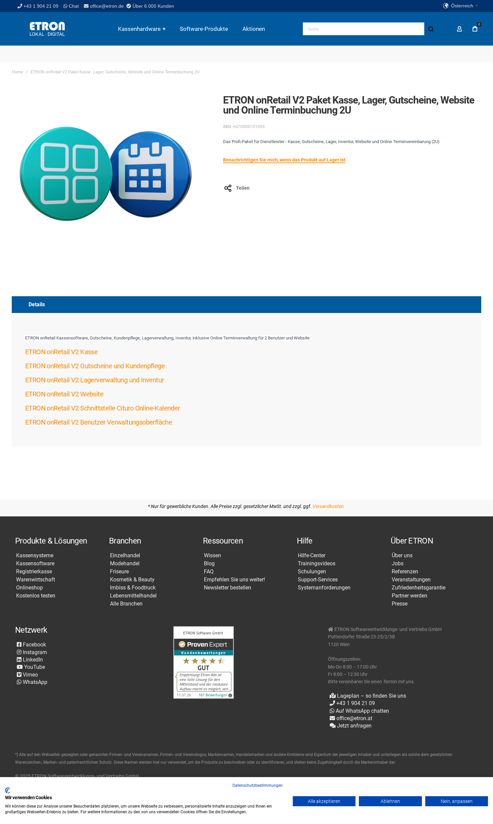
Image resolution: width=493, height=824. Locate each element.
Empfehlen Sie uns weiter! (234, 580)
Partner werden (409, 596)
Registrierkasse (34, 572)
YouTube (34, 667)
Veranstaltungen (411, 580)
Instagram (34, 652)
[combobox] (370, 28)
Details (37, 304)
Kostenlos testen (35, 596)
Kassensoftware (35, 564)
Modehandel (125, 564)
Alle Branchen (126, 604)
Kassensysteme (34, 556)
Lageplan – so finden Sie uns (371, 696)
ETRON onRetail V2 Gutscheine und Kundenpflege (95, 366)
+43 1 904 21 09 (40, 6)
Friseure (119, 572)
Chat (73, 6)
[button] (460, 6)
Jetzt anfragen (354, 725)
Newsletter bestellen (227, 588)
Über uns (402, 556)
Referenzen (405, 572)
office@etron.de (107, 6)
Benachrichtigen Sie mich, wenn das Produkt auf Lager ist (284, 160)
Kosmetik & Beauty (132, 580)
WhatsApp (34, 682)
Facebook (33, 644)
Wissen (212, 556)
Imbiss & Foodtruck (133, 588)
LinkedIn (32, 659)
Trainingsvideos (316, 564)
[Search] (430, 28)
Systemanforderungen (324, 588)
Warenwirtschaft (35, 580)
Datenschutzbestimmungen (257, 785)
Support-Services (318, 580)
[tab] (246, 304)
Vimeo (29, 675)
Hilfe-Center (311, 556)
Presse (399, 604)
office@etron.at (354, 718)
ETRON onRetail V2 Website (64, 394)
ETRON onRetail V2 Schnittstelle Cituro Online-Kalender (102, 408)
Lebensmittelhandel (133, 596)
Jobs (397, 564)
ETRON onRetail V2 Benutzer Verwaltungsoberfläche (98, 422)
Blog (209, 564)
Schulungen (312, 572)
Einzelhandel (125, 556)
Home (17, 72)
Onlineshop (29, 588)
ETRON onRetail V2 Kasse (61, 352)
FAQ (209, 572)
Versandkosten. (329, 506)
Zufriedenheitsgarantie (418, 588)
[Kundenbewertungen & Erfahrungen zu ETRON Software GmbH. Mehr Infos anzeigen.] (203, 663)
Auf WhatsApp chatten (361, 711)
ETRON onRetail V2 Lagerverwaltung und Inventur (94, 380)
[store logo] (47, 29)
